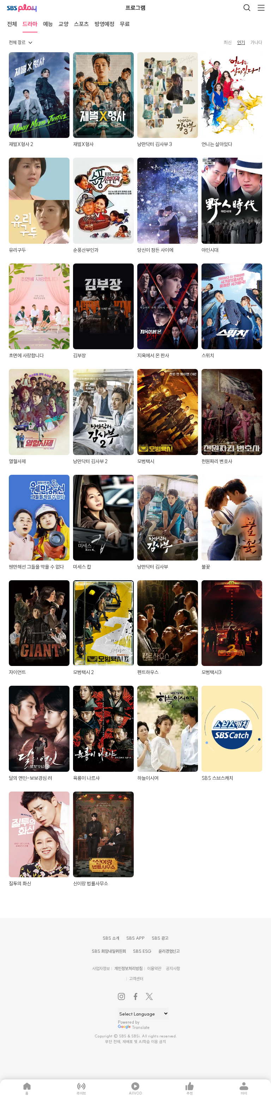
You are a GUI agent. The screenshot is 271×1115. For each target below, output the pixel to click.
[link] (229, 42)
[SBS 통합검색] (247, 8)
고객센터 (136, 978)
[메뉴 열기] (261, 8)
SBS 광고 (160, 938)
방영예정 (104, 24)
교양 (63, 24)
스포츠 (81, 24)
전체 (12, 24)
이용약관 (154, 968)
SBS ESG (142, 951)
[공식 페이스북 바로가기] (135, 996)
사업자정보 (101, 968)
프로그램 (135, 7)
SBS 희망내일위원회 (109, 951)
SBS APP (135, 938)
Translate (141, 1027)
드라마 (30, 24)
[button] (20, 42)
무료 (125, 24)
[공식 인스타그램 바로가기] (121, 996)
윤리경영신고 (169, 951)
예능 (48, 24)
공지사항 (173, 968)
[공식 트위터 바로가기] (150, 996)
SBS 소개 (111, 938)
